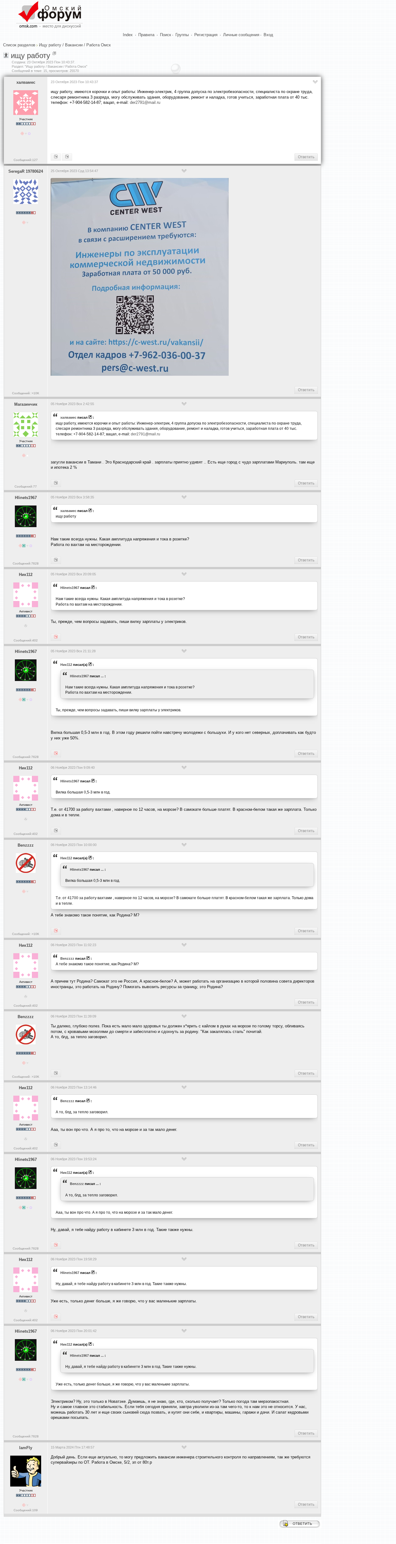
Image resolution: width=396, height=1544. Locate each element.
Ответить (306, 157)
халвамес (25, 82)
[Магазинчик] (56, 157)
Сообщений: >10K (25, 393)
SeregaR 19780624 (25, 171)
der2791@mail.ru (145, 102)
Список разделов (19, 45)
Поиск (165, 34)
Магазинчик (25, 404)
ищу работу (30, 55)
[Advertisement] (163, 128)
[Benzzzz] (56, 831)
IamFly (25, 1447)
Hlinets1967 (26, 497)
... (102, 676)
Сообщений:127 (26, 160)
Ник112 (25, 574)
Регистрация (205, 34)
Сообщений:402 (26, 640)
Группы (182, 34)
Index (128, 34)
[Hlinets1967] (67, 157)
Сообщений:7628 (26, 563)
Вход (268, 34)
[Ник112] (56, 560)
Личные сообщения (241, 34)
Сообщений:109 (26, 1510)
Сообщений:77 (26, 486)
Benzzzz (26, 845)
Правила (146, 34)
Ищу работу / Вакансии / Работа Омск (75, 45)
